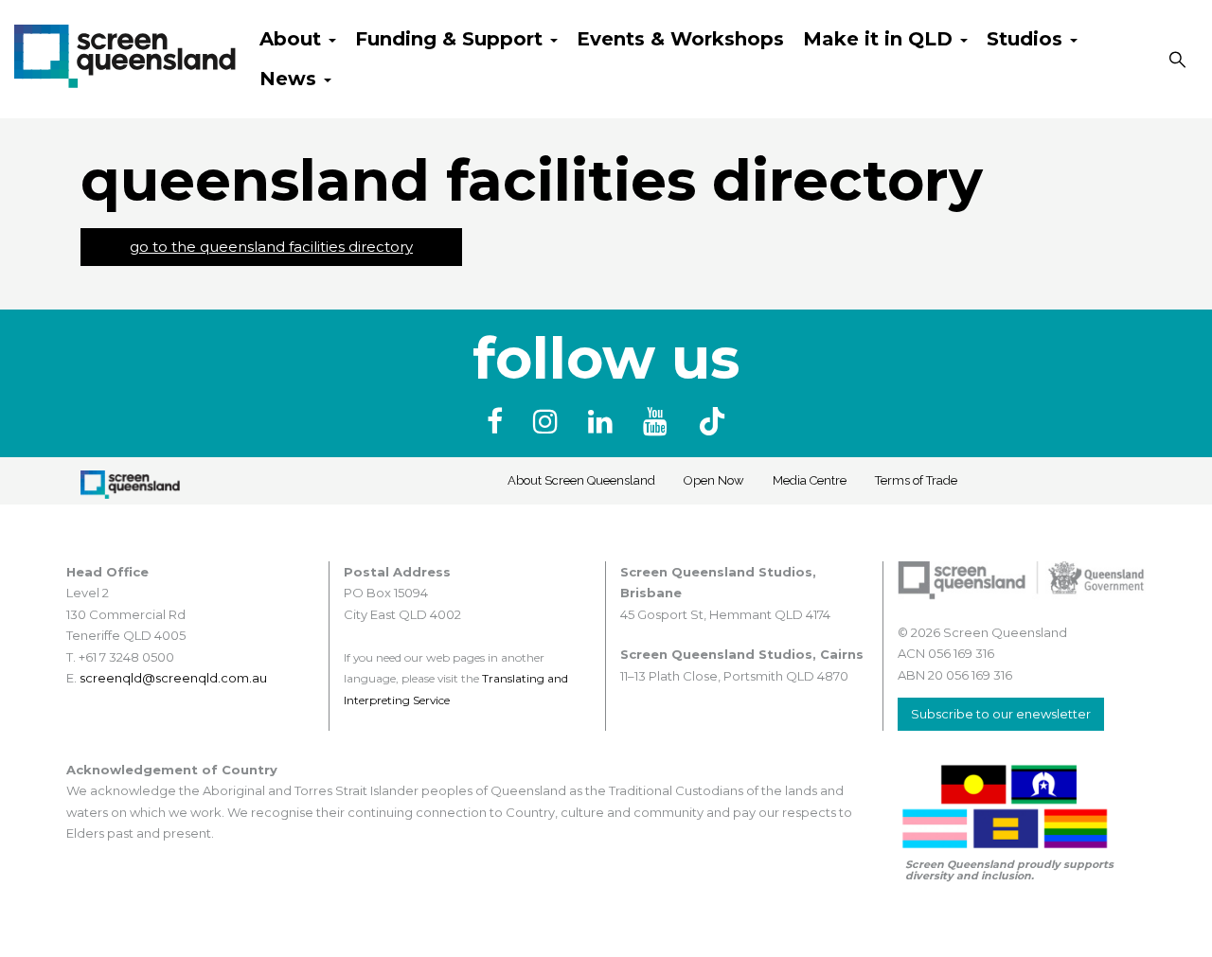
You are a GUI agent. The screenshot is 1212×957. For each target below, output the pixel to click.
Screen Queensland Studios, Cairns (742, 654)
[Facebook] (498, 421)
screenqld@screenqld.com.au (173, 677)
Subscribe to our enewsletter (1001, 713)
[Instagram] (549, 421)
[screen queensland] (125, 54)
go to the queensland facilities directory (271, 247)
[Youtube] (659, 421)
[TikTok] (712, 421)
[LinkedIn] (604, 421)
